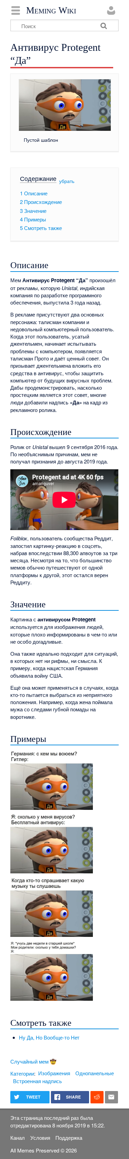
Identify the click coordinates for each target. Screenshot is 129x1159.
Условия (40, 1137)
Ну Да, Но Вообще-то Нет (49, 1037)
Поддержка (68, 1137)
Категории (22, 1073)
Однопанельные (94, 1073)
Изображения (54, 1073)
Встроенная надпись (37, 1081)
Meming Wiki (51, 10)
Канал (17, 1137)
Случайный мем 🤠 (33, 1061)
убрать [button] (66, 180)
